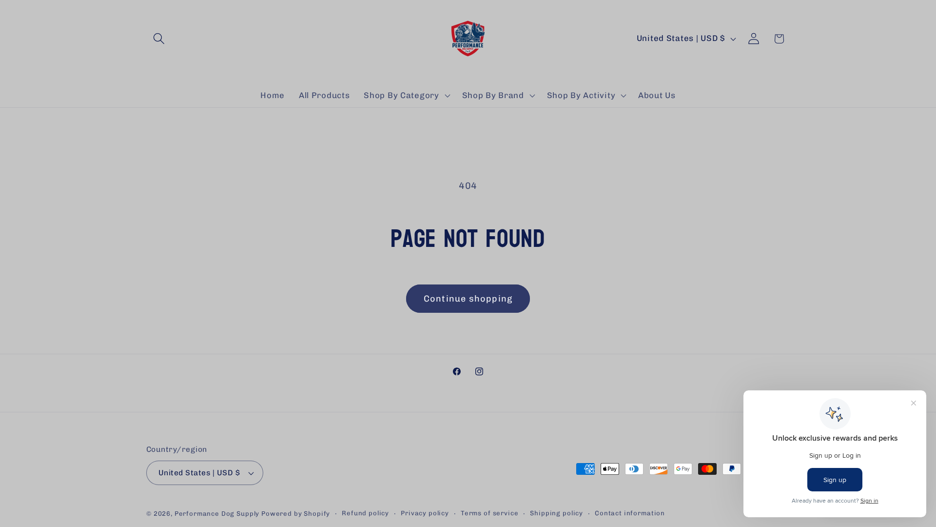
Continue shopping (468, 298)
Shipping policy (556, 513)
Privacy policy (425, 513)
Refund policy (365, 513)
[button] (159, 39)
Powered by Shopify (295, 513)
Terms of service (489, 513)
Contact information (630, 513)
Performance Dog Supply (217, 513)
